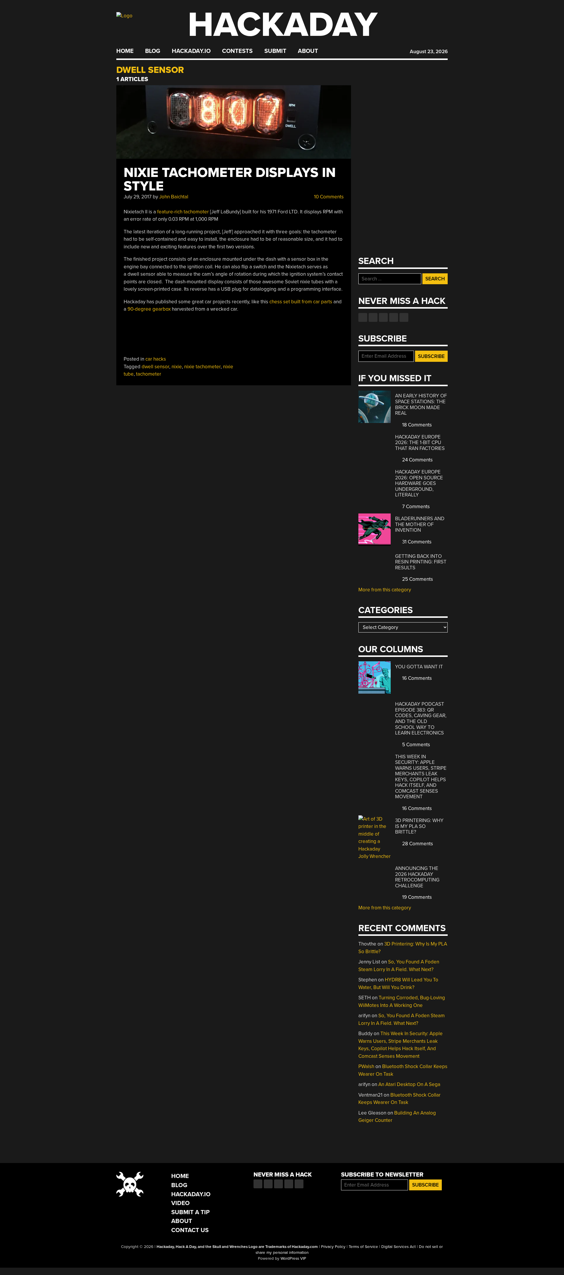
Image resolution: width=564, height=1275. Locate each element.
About (308, 51)
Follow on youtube (383, 317)
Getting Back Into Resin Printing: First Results (420, 562)
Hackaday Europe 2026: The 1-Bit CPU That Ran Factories (420, 442)
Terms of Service (363, 1246)
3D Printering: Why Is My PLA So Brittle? (419, 826)
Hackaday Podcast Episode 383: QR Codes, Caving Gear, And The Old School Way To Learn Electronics (420, 718)
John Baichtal (173, 197)
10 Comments (328, 197)
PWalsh (366, 1066)
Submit (275, 51)
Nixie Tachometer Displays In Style (230, 179)
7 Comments (415, 506)
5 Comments (415, 745)
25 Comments (417, 579)
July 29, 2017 (138, 197)
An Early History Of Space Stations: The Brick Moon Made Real (421, 404)
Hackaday (282, 25)
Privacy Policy (333, 1246)
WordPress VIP (293, 1258)
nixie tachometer (202, 367)
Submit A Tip (190, 1212)
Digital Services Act (398, 1246)
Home (125, 51)
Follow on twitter (373, 317)
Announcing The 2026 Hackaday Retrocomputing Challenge (417, 877)
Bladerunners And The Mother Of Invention (419, 524)
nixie (177, 367)
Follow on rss (393, 317)
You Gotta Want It (419, 667)
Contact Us (190, 1230)
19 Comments (416, 897)
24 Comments (417, 460)
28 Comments (417, 844)
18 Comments (416, 425)
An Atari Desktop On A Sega (409, 1084)
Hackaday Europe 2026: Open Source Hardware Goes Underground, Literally (419, 483)
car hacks (155, 359)
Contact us (404, 317)
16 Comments (416, 678)
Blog (152, 51)
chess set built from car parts (300, 302)
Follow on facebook (362, 317)
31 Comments (416, 542)
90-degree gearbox (149, 309)
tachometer (148, 374)
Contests (237, 51)
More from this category (384, 590)
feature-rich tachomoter (183, 212)
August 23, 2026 (429, 51)
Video (180, 1203)
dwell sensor (155, 367)
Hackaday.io (191, 51)
